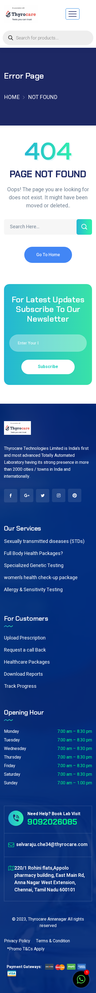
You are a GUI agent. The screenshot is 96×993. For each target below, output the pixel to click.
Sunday (11, 783)
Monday (11, 731)
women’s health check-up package (41, 577)
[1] (81, 982)
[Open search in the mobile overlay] (48, 38)
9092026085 (52, 822)
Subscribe (48, 366)
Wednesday (15, 748)
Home (12, 97)
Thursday (12, 757)
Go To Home (48, 255)
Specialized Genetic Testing (33, 565)
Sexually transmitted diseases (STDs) (44, 541)
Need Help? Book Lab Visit (53, 814)
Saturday (12, 774)
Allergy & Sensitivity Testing (33, 589)
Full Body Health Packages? (33, 553)
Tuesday (12, 740)
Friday (9, 766)
